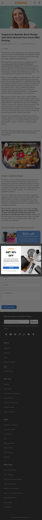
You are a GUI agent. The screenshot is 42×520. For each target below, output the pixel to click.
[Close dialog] (40, 247)
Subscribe (11, 267)
